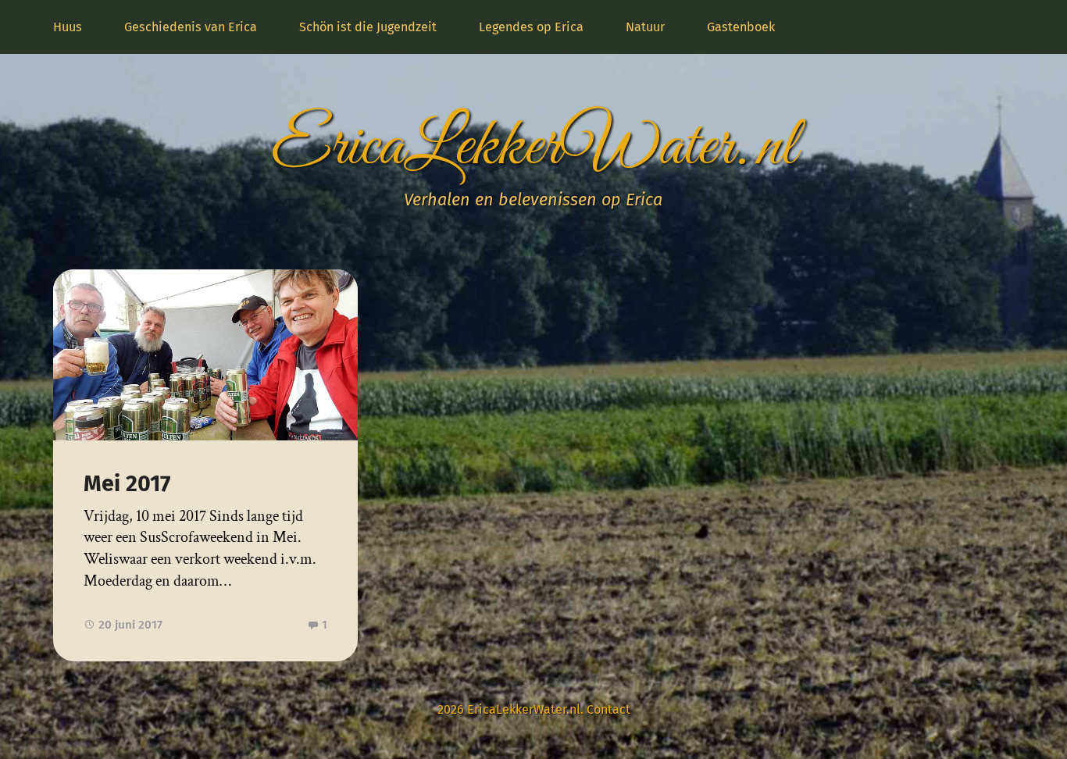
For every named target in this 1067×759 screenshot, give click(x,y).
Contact (608, 709)
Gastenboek (741, 27)
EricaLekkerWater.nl (533, 147)
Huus (67, 27)
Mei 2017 (127, 483)
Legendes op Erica (531, 27)
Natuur (645, 27)
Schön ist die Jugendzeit (368, 27)
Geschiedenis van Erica (190, 27)
